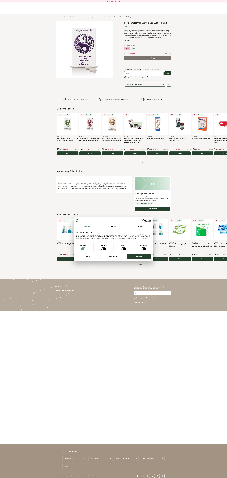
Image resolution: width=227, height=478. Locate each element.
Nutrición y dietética (71, 17)
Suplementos (82, 17)
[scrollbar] (113, 161)
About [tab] (140, 226)
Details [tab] (113, 226)
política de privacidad (148, 77)
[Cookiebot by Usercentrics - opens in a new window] (143, 220)
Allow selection (113, 256)
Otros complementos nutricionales (96, 17)
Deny (88, 256)
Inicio (63, 17)
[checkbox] (125, 77)
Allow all (139, 256)
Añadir (68, 153)
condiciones (135, 77)
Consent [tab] (87, 226)
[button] (100, 458)
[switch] (103, 248)
